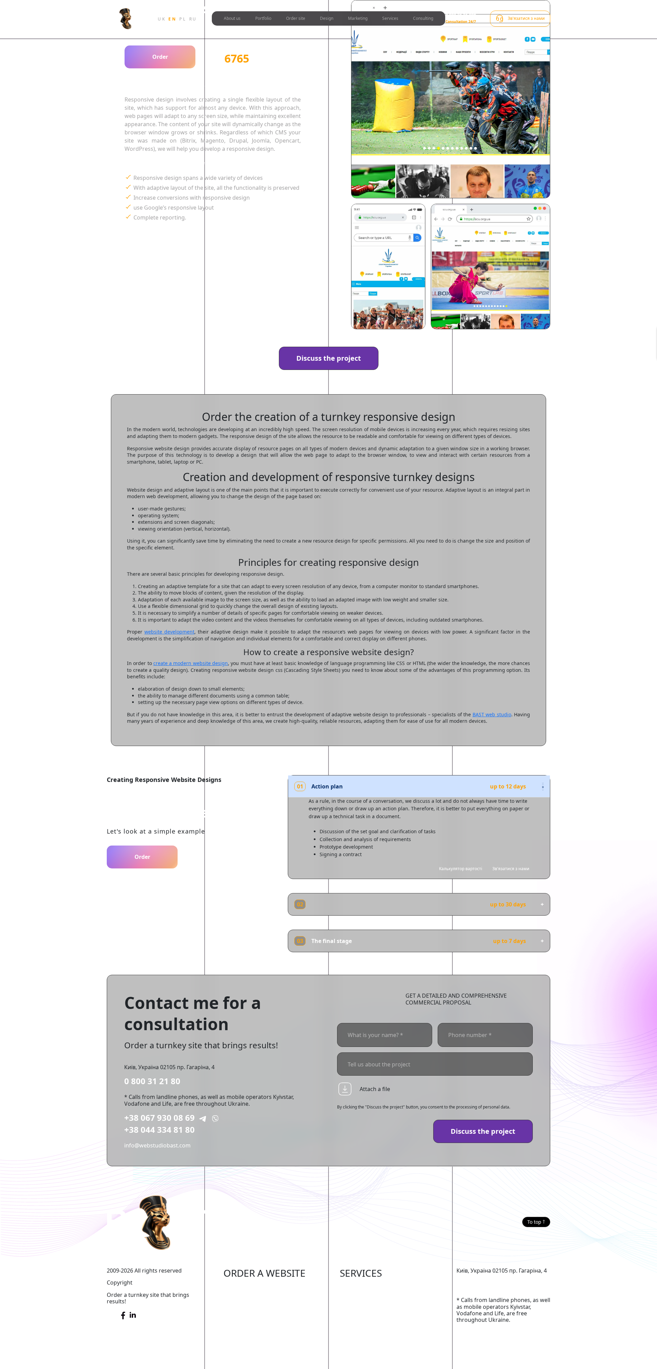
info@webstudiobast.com (157, 1145)
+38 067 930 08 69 (159, 1117)
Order (160, 57)
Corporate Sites (243, 1319)
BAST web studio (492, 714)
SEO (345, 1298)
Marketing (358, 18)
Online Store (239, 1287)
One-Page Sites (243, 1339)
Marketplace (239, 1298)
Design (326, 18)
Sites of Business (245, 1329)
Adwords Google (361, 1308)
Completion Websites (367, 1287)
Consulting (423, 18)
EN (172, 19)
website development (169, 631)
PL (182, 19)
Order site (295, 18)
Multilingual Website (249, 1360)
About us (232, 18)
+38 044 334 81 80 (159, 1129)
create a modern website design (190, 663)
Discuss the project (328, 358)
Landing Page (241, 1350)
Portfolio (263, 18)
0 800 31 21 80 (152, 1081)
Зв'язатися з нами (510, 868)
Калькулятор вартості (460, 868)
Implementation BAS (366, 1319)
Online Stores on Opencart (258, 1308)
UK (162, 19)
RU (193, 19)
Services (390, 18)
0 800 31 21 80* (461, 15)
